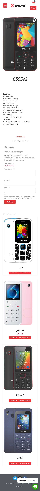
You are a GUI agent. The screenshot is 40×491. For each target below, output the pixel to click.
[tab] (20, 137)
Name (7, 180)
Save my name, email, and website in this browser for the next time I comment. (19, 197)
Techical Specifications (20, 141)
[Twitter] (15, 478)
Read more (13, 273)
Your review (9, 169)
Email (7, 187)
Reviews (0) (20, 137)
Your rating (9, 163)
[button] (5, 5)
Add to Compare (24, 273)
